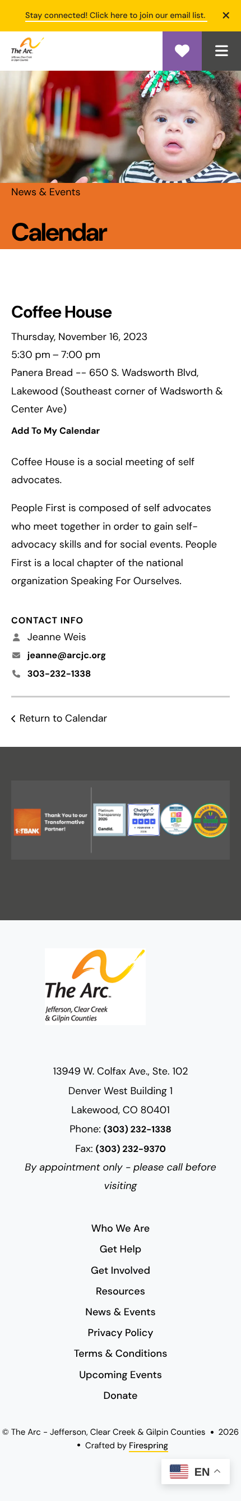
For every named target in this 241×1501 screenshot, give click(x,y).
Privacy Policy (121, 1332)
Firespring (148, 1445)
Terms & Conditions (121, 1353)
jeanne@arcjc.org (66, 656)
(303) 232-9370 (131, 1149)
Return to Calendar (63, 718)
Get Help (120, 1249)
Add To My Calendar (55, 431)
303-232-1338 (59, 674)
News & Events (120, 1312)
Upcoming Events (120, 1374)
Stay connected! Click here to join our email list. (116, 16)
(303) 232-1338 (138, 1130)
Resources (120, 1291)
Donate (182, 51)
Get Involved (120, 1270)
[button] (221, 51)
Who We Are (120, 1228)
